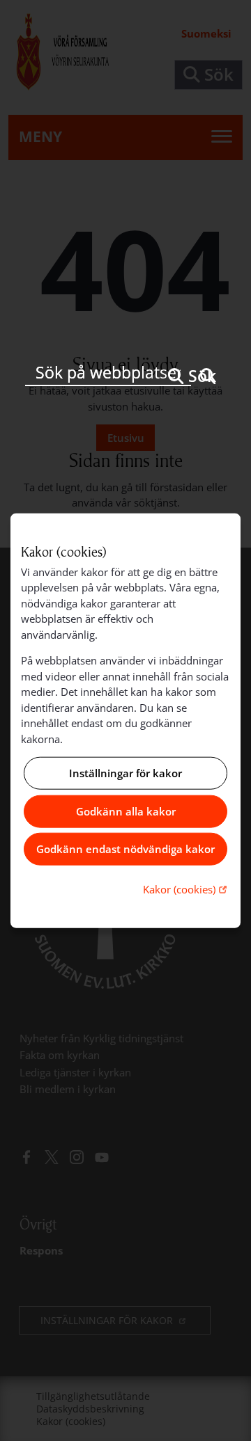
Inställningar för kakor (125, 773)
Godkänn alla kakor (126, 811)
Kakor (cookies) (186, 888)
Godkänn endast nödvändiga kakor (125, 849)
